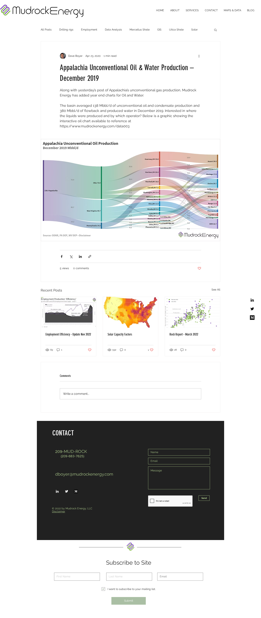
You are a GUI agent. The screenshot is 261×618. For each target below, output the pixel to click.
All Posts (46, 29)
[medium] (252, 317)
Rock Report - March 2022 (183, 334)
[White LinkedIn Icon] (57, 491)
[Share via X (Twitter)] (71, 256)
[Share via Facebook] (61, 256)
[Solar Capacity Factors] (130, 312)
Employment (89, 29)
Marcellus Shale (140, 29)
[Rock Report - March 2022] (192, 312)
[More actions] (199, 56)
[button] (215, 29)
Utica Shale (176, 29)
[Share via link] (90, 256)
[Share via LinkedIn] (80, 256)
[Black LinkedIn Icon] (252, 300)
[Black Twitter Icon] (252, 309)
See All (216, 289)
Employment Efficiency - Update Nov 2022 (68, 334)
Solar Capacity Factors (120, 334)
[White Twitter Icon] (67, 491)
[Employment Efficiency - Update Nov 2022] (68, 312)
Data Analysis (113, 29)
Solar (194, 29)
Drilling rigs (66, 29)
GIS (159, 29)
